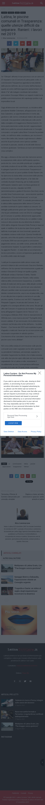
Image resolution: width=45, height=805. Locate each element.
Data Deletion (9, 431)
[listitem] (22, 416)
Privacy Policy (36, 431)
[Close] (40, 373)
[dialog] (22, 402)
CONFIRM (13, 423)
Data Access (22, 431)
